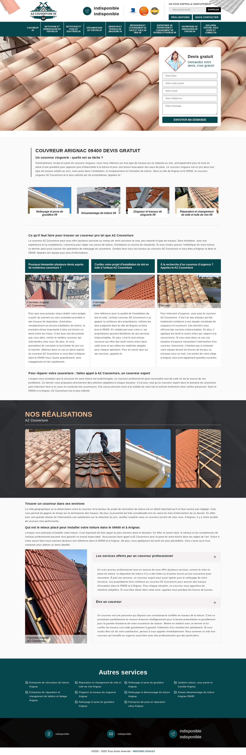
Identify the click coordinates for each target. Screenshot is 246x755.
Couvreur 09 (32, 29)
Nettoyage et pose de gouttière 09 (73, 29)
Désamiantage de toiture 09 (94, 29)
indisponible (106, 8)
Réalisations (180, 17)
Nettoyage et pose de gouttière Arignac (96, 704)
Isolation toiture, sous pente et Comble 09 (210, 29)
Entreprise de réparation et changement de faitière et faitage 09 (164, 29)
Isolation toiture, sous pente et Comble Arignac (195, 684)
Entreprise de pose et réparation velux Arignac (146, 704)
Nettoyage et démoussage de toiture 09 (52, 29)
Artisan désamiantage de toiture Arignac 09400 (196, 694)
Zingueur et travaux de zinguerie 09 (115, 29)
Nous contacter (206, 17)
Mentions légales (144, 751)
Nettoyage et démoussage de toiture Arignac (149, 694)
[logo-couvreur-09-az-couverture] (43, 11)
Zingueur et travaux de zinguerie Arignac (97, 694)
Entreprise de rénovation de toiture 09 (190, 29)
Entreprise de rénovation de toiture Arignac (49, 684)
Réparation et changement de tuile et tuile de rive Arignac (100, 684)
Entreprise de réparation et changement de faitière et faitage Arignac (48, 696)
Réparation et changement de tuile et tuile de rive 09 (138, 29)
